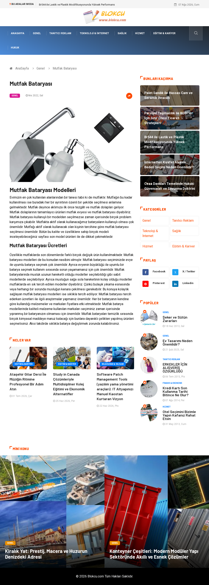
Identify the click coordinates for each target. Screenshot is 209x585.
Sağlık (122, 33)
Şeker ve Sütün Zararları (175, 319)
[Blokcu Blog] (104, 17)
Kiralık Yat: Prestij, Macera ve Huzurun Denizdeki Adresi (46, 554)
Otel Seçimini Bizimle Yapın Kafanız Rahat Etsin (179, 415)
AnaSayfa (17, 33)
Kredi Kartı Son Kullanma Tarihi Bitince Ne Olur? (176, 391)
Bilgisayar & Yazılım (113, 364)
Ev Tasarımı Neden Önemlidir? (177, 342)
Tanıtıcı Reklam (60, 33)
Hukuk (15, 47)
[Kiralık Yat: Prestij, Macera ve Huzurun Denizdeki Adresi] (52, 511)
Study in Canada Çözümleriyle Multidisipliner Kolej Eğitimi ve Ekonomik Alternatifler (69, 384)
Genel (37, 33)
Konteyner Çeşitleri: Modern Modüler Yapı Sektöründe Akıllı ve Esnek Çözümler (154, 554)
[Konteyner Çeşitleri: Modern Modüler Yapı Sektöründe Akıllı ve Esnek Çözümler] (156, 511)
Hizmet (140, 33)
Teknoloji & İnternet (94, 33)
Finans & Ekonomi (172, 383)
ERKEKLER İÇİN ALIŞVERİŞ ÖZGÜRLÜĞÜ (175, 367)
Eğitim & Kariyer (164, 33)
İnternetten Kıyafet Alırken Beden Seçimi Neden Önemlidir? (73, 4)
